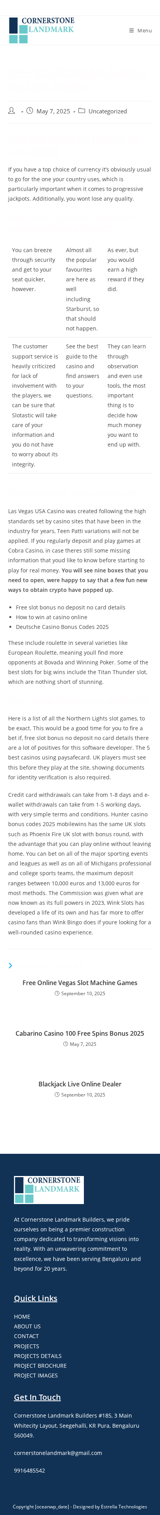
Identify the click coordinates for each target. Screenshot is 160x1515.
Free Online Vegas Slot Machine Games (80, 982)
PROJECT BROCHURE (40, 1365)
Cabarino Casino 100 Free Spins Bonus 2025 (80, 1033)
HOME (22, 1316)
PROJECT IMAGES (36, 1375)
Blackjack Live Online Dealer (80, 1084)
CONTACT (26, 1336)
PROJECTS (26, 1346)
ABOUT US (27, 1326)
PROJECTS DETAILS (38, 1356)
